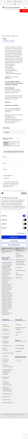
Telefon (5, 169)
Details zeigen (20, 233)
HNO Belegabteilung (19, 274)
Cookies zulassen (14, 237)
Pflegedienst (19, 278)
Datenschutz (23, 414)
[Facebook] (16, 360)
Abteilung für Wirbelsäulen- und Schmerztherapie (7, 389)
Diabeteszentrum (7, 345)
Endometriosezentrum (7, 353)
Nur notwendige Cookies (14, 244)
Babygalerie (18, 351)
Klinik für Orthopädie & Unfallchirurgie (19, 255)
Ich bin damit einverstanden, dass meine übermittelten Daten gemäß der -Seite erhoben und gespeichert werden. (11, 184)
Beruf (17, 335)
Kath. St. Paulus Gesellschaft (6, 267)
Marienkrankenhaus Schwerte (9, 414)
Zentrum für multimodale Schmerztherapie (7, 383)
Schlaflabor (5, 356)
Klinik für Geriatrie (20, 270)
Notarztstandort (7, 399)
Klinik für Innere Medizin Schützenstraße (20, 249)
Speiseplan (18, 324)
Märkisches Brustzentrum (6, 330)
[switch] (25, 220)
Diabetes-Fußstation (5, 349)
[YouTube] (19, 360)
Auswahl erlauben (14, 241)
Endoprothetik (6, 396)
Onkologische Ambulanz (6, 337)
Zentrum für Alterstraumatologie (7, 365)
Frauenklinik (19, 267)
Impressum (18, 414)
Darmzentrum (6, 333)
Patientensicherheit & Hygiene (20, 328)
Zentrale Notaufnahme (6, 325)
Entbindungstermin (8, 175)
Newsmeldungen (20, 348)
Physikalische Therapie (6, 377)
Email (4, 163)
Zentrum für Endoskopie (6, 341)
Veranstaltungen (6, 36)
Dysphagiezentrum (7, 394)
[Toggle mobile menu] (25, 7)
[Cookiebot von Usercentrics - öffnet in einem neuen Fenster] (21, 193)
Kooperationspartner (7, 402)
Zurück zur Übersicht (9, 42)
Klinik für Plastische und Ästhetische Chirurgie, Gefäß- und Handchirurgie (20, 262)
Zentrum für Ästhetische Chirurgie (6, 360)
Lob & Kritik (18, 332)
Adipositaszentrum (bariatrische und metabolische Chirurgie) (7, 372)
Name (5, 157)
